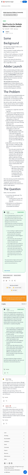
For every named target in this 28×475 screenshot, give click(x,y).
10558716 (7, 31)
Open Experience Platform (11, 14)
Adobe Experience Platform (6, 5)
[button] (6, 29)
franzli (8, 212)
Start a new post (11, 299)
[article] (14, 341)
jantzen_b (8, 405)
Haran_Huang (8, 379)
